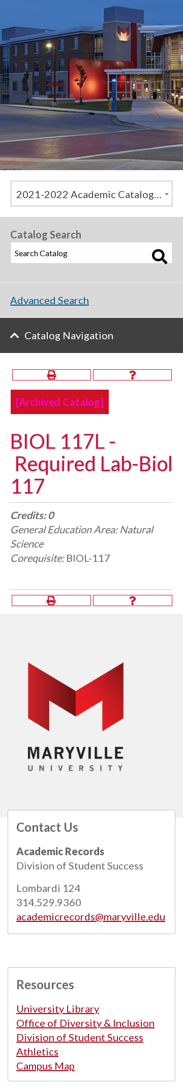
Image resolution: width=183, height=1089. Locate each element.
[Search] (159, 256)
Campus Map (45, 1065)
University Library (57, 1008)
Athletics (37, 1051)
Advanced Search (49, 300)
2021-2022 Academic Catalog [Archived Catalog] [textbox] (94, 194)
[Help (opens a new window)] (132, 374)
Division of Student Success (79, 1037)
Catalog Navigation (68, 335)
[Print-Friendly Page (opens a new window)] (51, 374)
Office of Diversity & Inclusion (85, 1023)
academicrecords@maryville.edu (90, 916)
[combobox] (91, 193)
